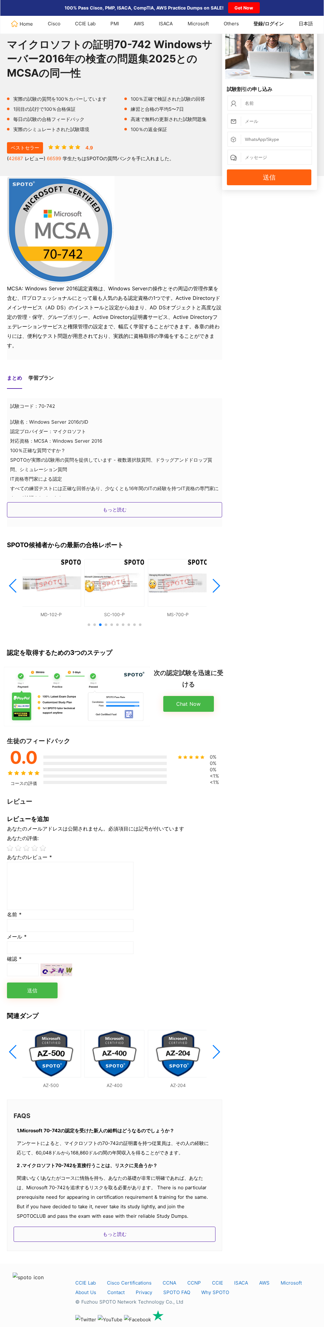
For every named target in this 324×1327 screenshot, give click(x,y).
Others (231, 24)
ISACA (166, 24)
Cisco (54, 24)
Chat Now (188, 704)
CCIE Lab (85, 24)
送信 (269, 177)
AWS (139, 24)
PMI (114, 24)
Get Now (243, 7)
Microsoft (198, 24)
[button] (13, 586)
